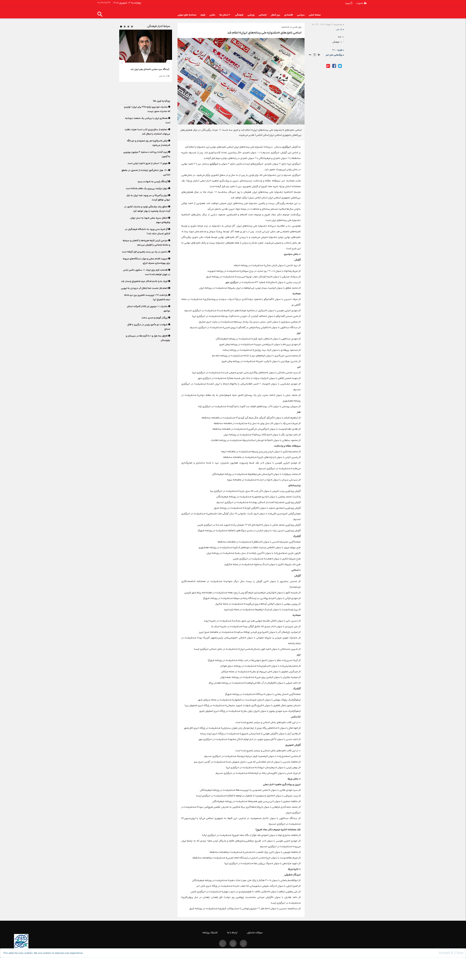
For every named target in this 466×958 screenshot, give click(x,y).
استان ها (224, 15)
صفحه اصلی (315, 15)
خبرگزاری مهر (232, 282)
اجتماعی (263, 15)
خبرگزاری (286, 147)
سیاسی (301, 15)
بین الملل (275, 15)
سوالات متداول (255, 933)
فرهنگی (239, 15)
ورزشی (251, 15)
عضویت (360, 3)
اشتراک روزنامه (210, 933)
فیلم (203, 15)
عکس (212, 15)
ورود (347, 3)
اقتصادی (288, 15)
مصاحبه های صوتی (187, 15)
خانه (339, 37)
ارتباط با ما (232, 933)
